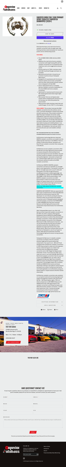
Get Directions (13, 342)
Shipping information (50, 301)
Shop (28, 8)
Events (40, 8)
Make (5, 403)
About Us (33, 8)
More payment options (50, 41)
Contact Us (46, 8)
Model (35, 403)
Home (18, 8)
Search (45, 450)
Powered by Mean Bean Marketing (52, 452)
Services (23, 8)
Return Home (47, 446)
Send (33, 432)
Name (5, 397)
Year (5, 410)
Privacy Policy (38, 436)
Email (35, 397)
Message (6, 417)
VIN (34, 410)
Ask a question (50, 305)
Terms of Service (48, 436)
